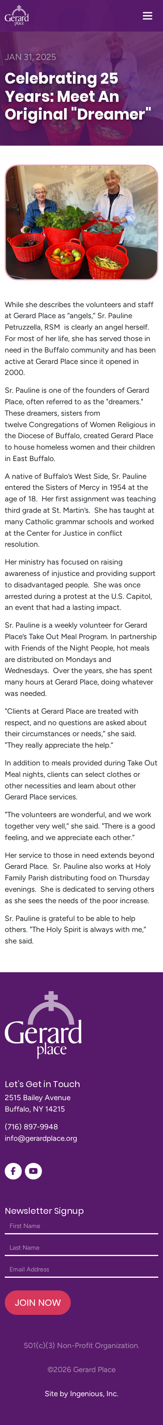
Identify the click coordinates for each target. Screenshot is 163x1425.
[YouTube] (33, 1171)
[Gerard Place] (16, 15)
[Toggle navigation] (147, 15)
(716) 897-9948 (31, 1126)
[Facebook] (13, 1171)
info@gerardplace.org (41, 1138)
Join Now (38, 1302)
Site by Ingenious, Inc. (81, 1393)
